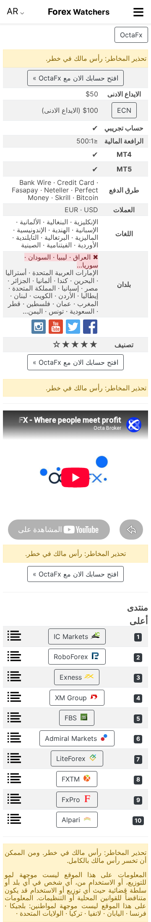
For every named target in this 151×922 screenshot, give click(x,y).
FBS (72, 718)
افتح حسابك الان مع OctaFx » (75, 78)
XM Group (72, 697)
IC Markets (72, 636)
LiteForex (72, 758)
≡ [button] (138, 11)
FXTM (72, 779)
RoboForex (72, 656)
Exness (72, 677)
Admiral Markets (72, 738)
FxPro (72, 799)
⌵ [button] (15, 11)
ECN (124, 110)
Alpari (72, 820)
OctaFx (131, 35)
